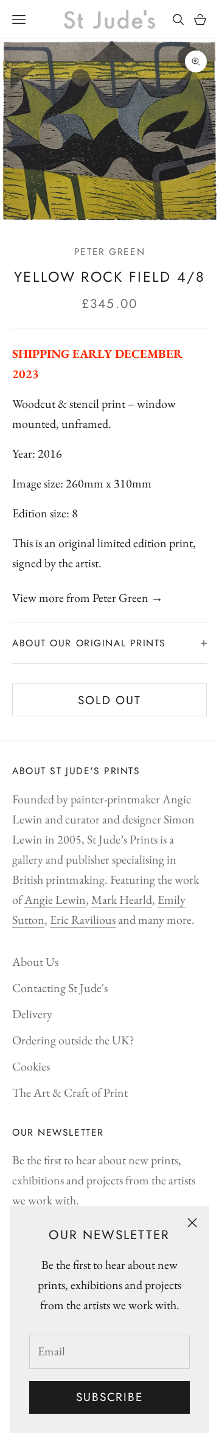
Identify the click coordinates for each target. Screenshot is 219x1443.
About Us (35, 962)
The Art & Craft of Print (70, 1092)
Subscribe (109, 1397)
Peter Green (109, 252)
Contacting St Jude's (60, 988)
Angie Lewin (55, 899)
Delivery (32, 1014)
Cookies (31, 1066)
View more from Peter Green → (87, 598)
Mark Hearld (121, 899)
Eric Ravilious (83, 920)
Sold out (109, 700)
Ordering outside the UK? (73, 1040)
